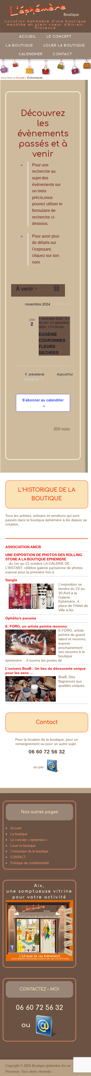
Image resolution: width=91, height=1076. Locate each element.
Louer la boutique (64, 45)
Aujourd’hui (65, 374)
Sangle (11, 580)
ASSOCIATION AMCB (23, 547)
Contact (62, 54)
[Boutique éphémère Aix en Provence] (45, 9)
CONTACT (18, 857)
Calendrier (31, 54)
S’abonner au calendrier (42, 399)
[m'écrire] (52, 765)
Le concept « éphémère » (29, 840)
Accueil (27, 36)
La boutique (19, 45)
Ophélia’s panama (20, 618)
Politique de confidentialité (29, 863)
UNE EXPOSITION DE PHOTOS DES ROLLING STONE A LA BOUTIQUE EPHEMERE (43, 557)
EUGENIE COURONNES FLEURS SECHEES (52, 343)
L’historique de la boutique (29, 851)
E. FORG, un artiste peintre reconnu (36, 626)
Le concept (59, 36)
